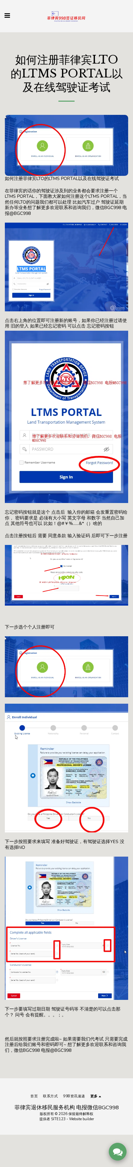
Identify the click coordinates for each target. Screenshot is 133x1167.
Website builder (81, 1119)
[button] (7, 15)
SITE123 (58, 1119)
